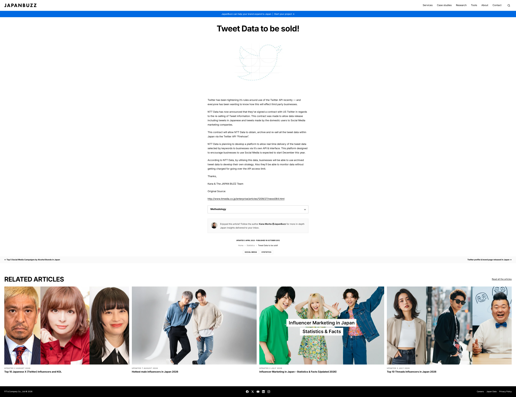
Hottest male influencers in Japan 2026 (155, 371)
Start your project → (284, 14)
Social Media (251, 252)
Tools (474, 5)
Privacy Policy (505, 391)
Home (240, 245)
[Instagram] (268, 391)
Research (461, 5)
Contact (496, 5)
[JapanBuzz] (20, 5)
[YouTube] (258, 391)
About (484, 5)
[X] (252, 391)
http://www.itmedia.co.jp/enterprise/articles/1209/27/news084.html (246, 198)
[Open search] (509, 5)
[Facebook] (247, 391)
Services (428, 5)
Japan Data (491, 391)
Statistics (251, 245)
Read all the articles (502, 279)
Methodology (218, 209)
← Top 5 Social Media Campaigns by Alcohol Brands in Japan (32, 260)
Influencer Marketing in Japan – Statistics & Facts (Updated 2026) (298, 371)
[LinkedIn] (263, 391)
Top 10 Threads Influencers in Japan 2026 (411, 371)
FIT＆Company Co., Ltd (15, 391)
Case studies (444, 5)
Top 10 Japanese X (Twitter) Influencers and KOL (33, 371)
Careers (480, 391)
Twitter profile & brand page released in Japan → (489, 260)
